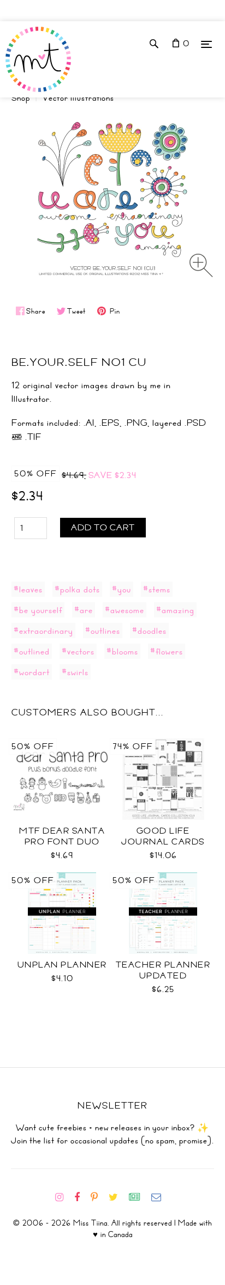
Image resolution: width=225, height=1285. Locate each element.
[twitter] (118, 1197)
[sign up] (139, 1197)
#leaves (28, 589)
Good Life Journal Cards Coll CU (163, 841)
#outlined (32, 651)
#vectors (78, 651)
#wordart (32, 672)
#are (83, 610)
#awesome (124, 610)
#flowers (166, 651)
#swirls (75, 672)
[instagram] (63, 1197)
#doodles (149, 630)
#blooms (122, 651)
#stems (156, 589)
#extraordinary (43, 630)
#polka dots (77, 589)
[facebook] (81, 1197)
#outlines (102, 630)
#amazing (175, 610)
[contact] (160, 1197)
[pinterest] (98, 1197)
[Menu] (206, 44)
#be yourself (38, 610)
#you (121, 589)
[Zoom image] (201, 265)
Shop (20, 98)
